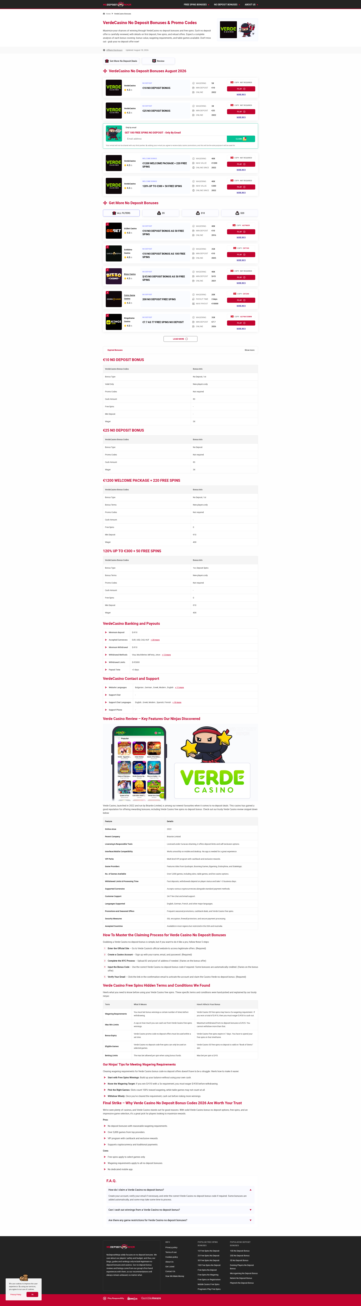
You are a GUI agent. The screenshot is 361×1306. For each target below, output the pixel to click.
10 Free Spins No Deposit (208, 1250)
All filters (123, 213)
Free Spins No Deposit (207, 1270)
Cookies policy (171, 1257)
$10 (203, 213)
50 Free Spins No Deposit (208, 1260)
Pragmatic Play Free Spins (209, 1289)
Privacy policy (171, 1247)
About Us (169, 1261)
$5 (163, 213)
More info (241, 94)
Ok (32, 1294)
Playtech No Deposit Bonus (242, 1282)
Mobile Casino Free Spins (208, 1284)
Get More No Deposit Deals (123, 61)
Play (239, 88)
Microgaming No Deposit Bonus (244, 1273)
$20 (242, 213)
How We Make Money (174, 1276)
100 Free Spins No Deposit (209, 1265)
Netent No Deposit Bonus (241, 1278)
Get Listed (169, 1266)
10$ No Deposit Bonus (239, 1250)
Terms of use (171, 1252)
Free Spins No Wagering (208, 1274)
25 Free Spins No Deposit (208, 1255)
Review (160, 61)
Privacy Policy (15, 1294)
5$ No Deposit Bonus (239, 1260)
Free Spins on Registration (209, 1279)
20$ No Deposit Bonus (239, 1255)
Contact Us (170, 1271)
